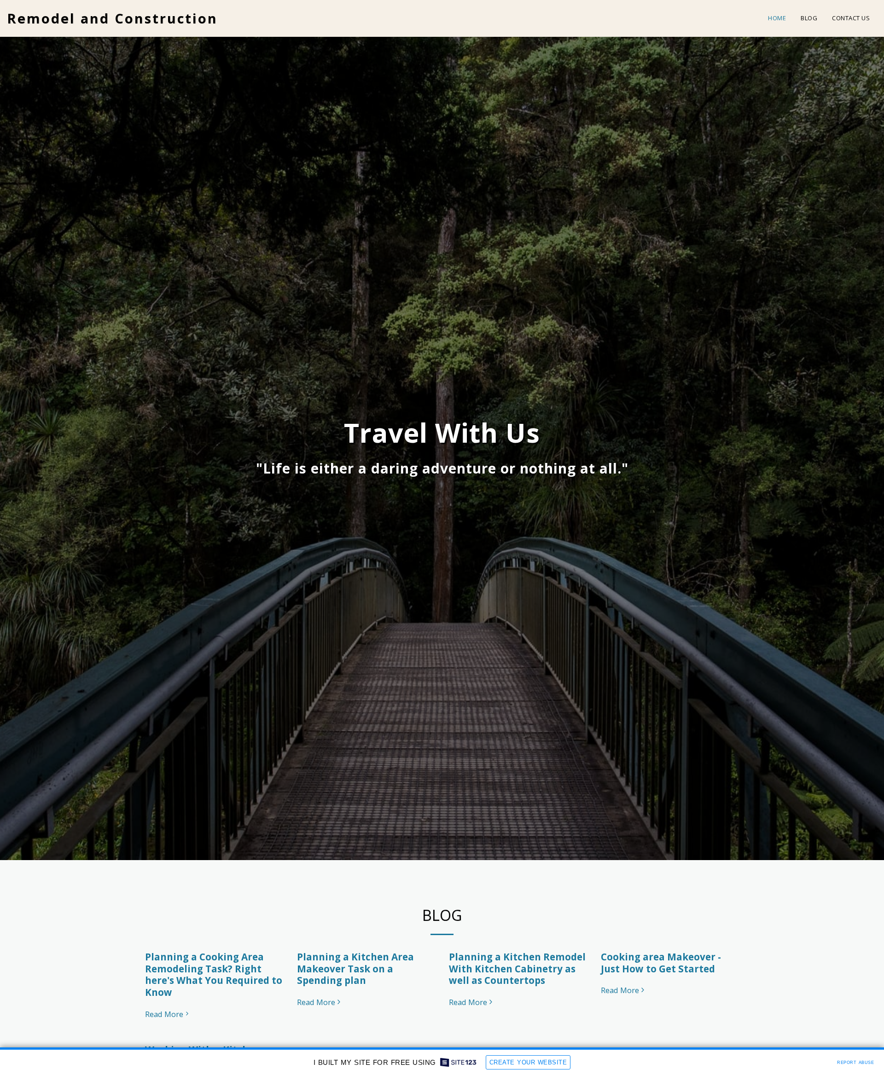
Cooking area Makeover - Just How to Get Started (661, 962)
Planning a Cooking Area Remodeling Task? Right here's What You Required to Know (213, 974)
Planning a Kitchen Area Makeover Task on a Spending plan (355, 968)
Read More (164, 1014)
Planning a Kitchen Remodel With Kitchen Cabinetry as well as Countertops (517, 968)
